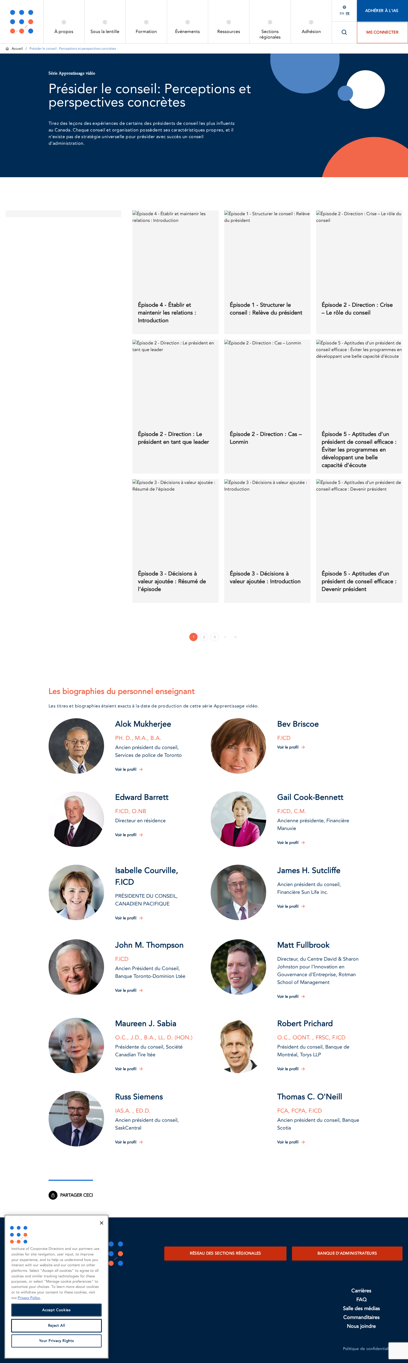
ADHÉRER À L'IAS (382, 10)
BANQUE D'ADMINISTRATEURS (347, 1253)
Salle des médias (361, 1308)
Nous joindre (361, 1326)
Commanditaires (361, 1317)
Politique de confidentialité (368, 1348)
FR (347, 13)
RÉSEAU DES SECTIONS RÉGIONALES (225, 1253)
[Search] (344, 32)
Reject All (56, 1325)
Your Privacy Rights (56, 1341)
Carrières (361, 1290)
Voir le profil (125, 769)
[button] (76, 746)
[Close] (101, 1223)
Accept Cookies (56, 1310)
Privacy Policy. (29, 1297)
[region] (56, 1287)
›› (236, 636)
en (342, 13)
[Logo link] (21, 21)
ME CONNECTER (382, 32)
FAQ (361, 1299)
